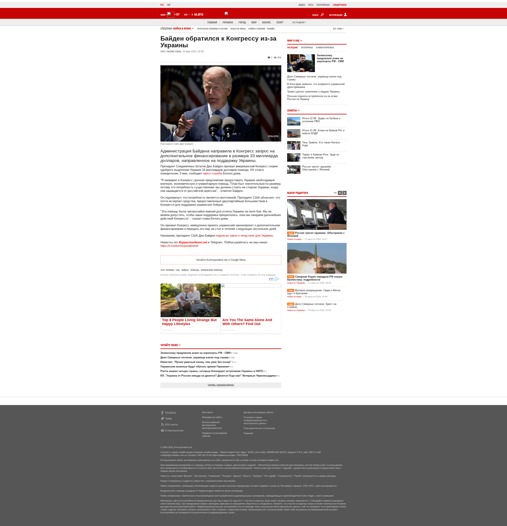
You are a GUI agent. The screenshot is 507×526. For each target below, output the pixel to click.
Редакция (248, 433)
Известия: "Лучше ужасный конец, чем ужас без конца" (198, 361)
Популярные (307, 47)
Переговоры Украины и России (212, 28)
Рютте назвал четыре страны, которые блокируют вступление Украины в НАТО (213, 371)
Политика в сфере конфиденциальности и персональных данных (255, 420)
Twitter (168, 418)
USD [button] (186, 14)
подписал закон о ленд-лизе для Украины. (245, 235)
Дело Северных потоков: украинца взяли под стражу (197, 357)
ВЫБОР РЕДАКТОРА (297, 193)
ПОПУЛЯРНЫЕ (323, 5)
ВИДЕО (302, 5)
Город (242, 22)
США (178, 269)
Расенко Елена (174, 51)
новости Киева (238, 28)
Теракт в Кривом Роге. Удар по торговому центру (320, 156)
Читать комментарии (221, 385)
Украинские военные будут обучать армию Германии (196, 366)
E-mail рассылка (174, 430)
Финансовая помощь (212, 269)
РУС (162, 5)
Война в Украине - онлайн (261, 28)
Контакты (207, 412)
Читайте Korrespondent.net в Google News (221, 259)
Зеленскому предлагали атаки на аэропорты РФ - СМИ (199, 352)
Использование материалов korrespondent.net (212, 425)
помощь (194, 269)
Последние (292, 47)
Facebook (170, 412)
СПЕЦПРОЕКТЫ (340, 5)
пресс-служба (212, 173)
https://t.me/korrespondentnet (179, 245)
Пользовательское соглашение (259, 428)
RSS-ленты (171, 424)
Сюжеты (292, 110)
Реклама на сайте (212, 417)
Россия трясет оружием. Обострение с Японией (317, 168)
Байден (185, 269)
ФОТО (311, 5)
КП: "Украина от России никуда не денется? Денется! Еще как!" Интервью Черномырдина (220, 375)
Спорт (279, 22)
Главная (212, 22)
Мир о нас (293, 40)
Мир (254, 22)
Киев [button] (163, 14)
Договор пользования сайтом (258, 412)
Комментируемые (325, 47)
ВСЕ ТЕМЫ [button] (337, 28)
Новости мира (294, 239)
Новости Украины (296, 283)
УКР (169, 5)
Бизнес (266, 22)
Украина (228, 22)
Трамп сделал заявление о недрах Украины (313, 91)
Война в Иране (223, 28)
